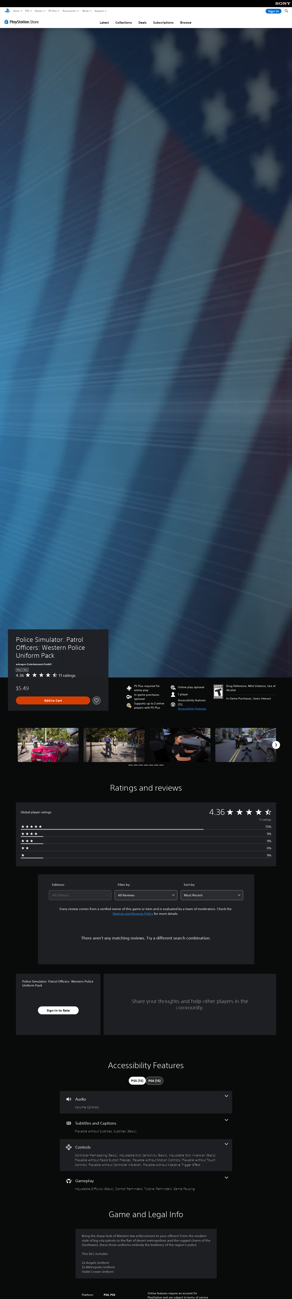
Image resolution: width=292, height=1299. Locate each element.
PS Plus (52, 11)
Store (16, 11)
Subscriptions (163, 22)
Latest (104, 22)
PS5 (27, 11)
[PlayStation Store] (22, 21)
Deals (142, 22)
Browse (185, 22)
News (85, 11)
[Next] (276, 745)
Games (39, 11)
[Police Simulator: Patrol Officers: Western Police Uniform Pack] (48, 745)
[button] (192, 709)
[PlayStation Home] (7, 11)
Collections (123, 22)
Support (99, 11)
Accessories (69, 11)
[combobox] (80, 895)
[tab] (137, 1081)
